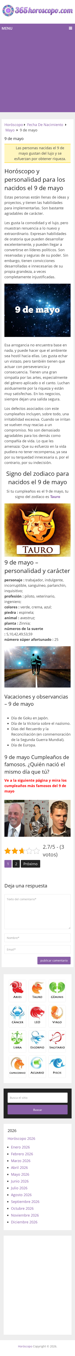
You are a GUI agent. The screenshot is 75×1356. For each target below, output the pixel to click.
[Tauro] (37, 997)
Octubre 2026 (22, 1208)
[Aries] (17, 997)
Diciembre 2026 (24, 1222)
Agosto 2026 (21, 1194)
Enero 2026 (20, 1147)
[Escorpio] (37, 1048)
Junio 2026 (20, 1181)
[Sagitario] (57, 1048)
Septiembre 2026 (25, 1201)
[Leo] (37, 1022)
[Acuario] (37, 1073)
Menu (7, 28)
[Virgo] (57, 1022)
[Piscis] (57, 1073)
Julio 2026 (19, 1188)
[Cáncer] (17, 1022)
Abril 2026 (19, 1167)
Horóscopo (25, 1346)
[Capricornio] (17, 1073)
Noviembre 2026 (25, 1215)
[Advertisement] (37, 72)
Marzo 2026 (20, 1160)
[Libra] (17, 1048)
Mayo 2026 (20, 1174)
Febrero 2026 (22, 1153)
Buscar (37, 1109)
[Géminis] (57, 997)
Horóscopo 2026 (21, 1138)
